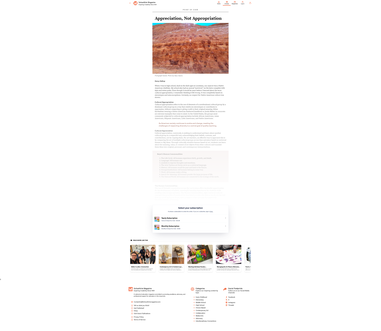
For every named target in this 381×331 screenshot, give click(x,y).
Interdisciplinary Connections (206, 321)
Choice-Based (200, 308)
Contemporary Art (202, 310)
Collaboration (200, 313)
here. (211, 211)
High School (200, 305)
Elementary (200, 300)
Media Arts (199, 316)
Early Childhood (201, 297)
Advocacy (199, 318)
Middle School (201, 302)
